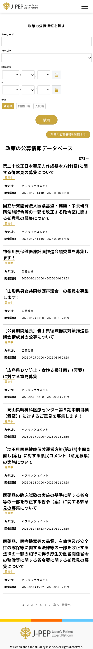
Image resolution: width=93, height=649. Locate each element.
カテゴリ (6, 50)
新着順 (8, 106)
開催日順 (24, 106)
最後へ (66, 604)
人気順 (39, 106)
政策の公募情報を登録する (68, 134)
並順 (3, 100)
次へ (56, 604)
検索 (46, 120)
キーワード (7, 34)
